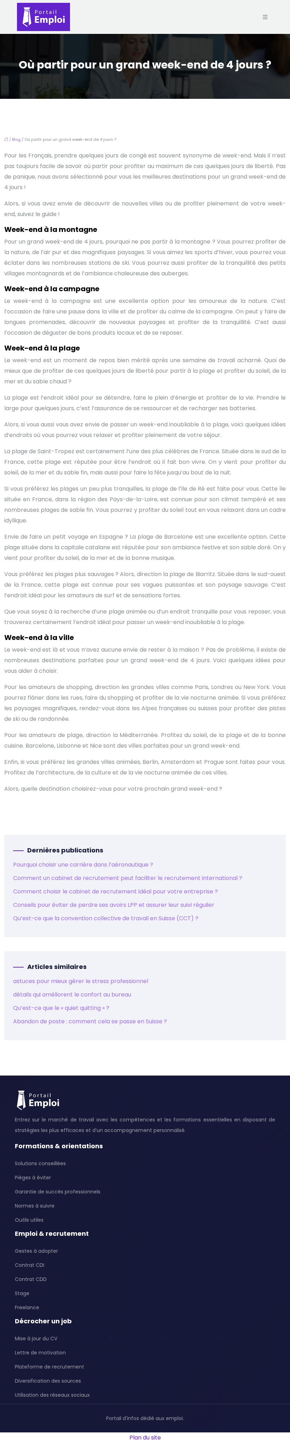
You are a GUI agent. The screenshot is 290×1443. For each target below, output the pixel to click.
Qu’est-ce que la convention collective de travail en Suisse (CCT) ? (105, 918)
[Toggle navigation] (265, 17)
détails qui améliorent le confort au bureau (72, 994)
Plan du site (145, 1437)
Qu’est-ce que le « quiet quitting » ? (61, 1008)
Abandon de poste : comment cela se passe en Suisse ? (90, 1021)
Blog (16, 139)
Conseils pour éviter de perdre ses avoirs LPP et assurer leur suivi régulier (113, 905)
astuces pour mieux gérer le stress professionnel (80, 981)
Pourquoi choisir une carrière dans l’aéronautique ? (83, 865)
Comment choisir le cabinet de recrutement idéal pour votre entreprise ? (115, 891)
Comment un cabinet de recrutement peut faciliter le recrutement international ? (127, 878)
